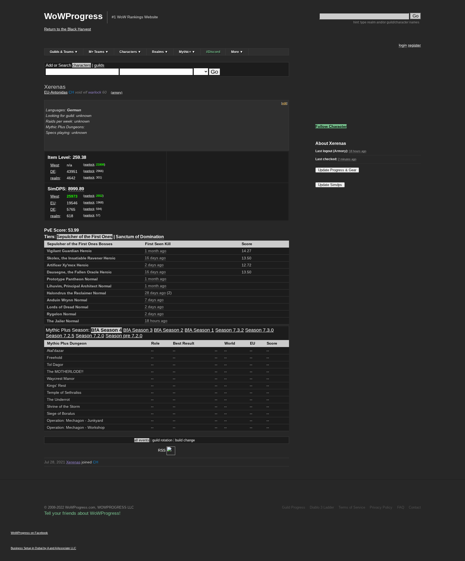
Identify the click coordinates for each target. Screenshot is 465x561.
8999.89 (76, 188)
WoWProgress (73, 16)
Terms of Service (352, 507)
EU (52, 203)
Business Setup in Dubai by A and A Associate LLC (43, 548)
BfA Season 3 (138, 330)
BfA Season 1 (199, 330)
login (403, 45)
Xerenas (73, 462)
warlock (89, 164)
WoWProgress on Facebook (29, 532)
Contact (415, 507)
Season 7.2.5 (60, 335)
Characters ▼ (130, 52)
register (414, 45)
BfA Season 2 (168, 330)
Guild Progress (293, 507)
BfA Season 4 (106, 330)
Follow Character (331, 126)
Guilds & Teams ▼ (64, 52)
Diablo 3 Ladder (322, 507)
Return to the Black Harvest (67, 29)
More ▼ (237, 52)
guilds (99, 65)
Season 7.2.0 (90, 335)
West (54, 165)
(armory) (116, 92)
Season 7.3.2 (229, 330)
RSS (162, 450)
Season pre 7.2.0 (123, 335)
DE (52, 171)
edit (284, 103)
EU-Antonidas (56, 92)
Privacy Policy (381, 507)
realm (55, 178)
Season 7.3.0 (259, 330)
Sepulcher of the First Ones (84, 236)
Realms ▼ (160, 52)
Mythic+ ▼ (187, 52)
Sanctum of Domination (140, 236)
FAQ (400, 507)
